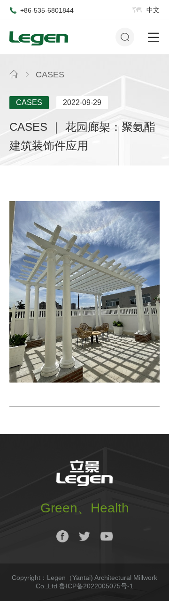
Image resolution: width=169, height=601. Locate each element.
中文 (153, 10)
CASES (50, 74)
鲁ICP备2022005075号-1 (96, 586)
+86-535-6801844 (47, 10)
